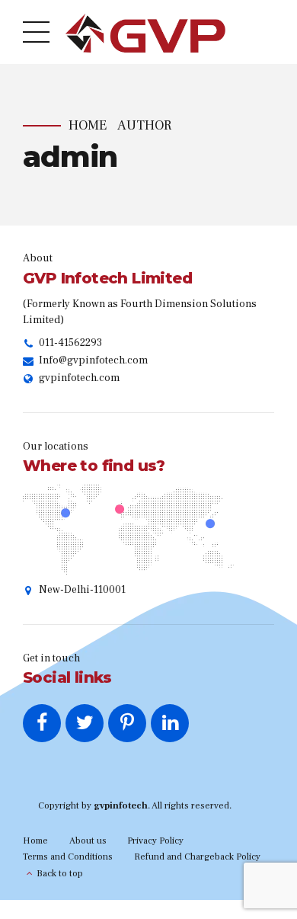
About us (88, 840)
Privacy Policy (155, 840)
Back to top (60, 873)
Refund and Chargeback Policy (197, 856)
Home (88, 125)
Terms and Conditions (68, 856)
